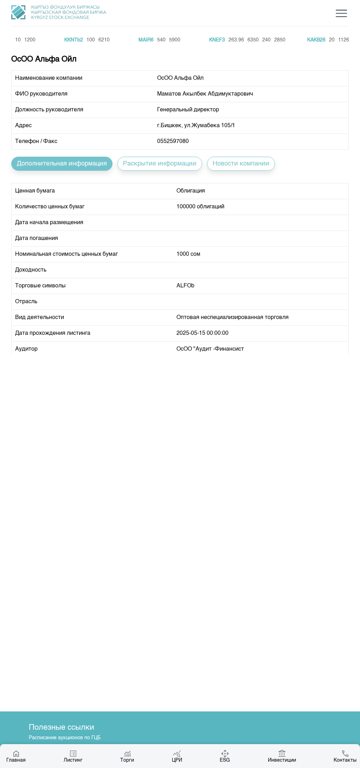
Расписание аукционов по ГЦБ (65, 737)
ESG (225, 760)
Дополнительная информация (62, 164)
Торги (127, 760)
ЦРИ (177, 760)
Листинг (73, 760)
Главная (16, 760)
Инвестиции (282, 760)
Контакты (345, 760)
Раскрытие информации (160, 164)
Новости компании (241, 164)
